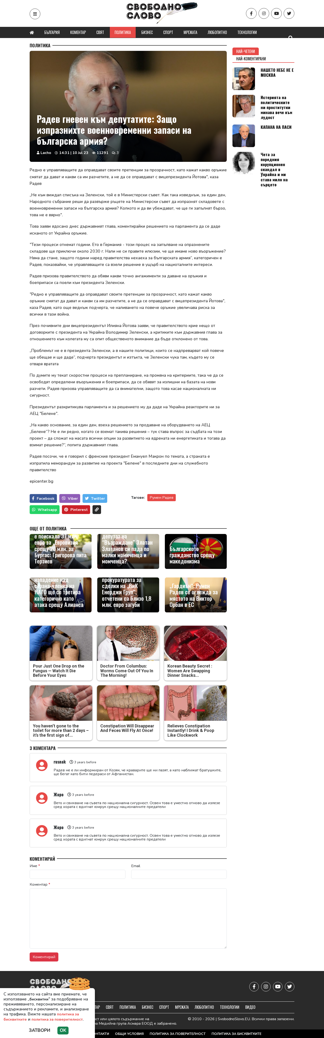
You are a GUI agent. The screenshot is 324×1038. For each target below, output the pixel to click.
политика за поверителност (57, 1019)
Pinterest (79, 509)
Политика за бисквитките (236, 1034)
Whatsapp (47, 509)
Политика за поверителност (178, 1034)
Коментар (78, 32)
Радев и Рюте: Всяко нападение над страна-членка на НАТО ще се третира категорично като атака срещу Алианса (58, 588)
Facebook (46, 498)
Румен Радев (161, 497)
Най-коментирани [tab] (251, 59)
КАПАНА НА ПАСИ (276, 127)
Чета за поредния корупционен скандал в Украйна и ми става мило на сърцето (274, 169)
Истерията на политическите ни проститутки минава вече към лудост (276, 107)
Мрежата (190, 32)
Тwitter (98, 498)
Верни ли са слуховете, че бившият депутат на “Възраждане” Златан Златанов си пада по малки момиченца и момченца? (128, 542)
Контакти (100, 1034)
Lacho (46, 152)
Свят (100, 32)
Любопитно (217, 32)
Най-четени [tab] (245, 51)
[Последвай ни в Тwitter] (289, 13)
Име (35, 866)
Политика (123, 32)
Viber (73, 498)
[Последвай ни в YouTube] (276, 13)
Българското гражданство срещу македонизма (192, 554)
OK (63, 1030)
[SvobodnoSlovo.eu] (57, 986)
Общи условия (129, 1034)
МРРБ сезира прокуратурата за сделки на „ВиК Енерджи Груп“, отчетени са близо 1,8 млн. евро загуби (126, 588)
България (52, 32)
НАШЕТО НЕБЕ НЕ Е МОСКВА (277, 72)
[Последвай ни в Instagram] (264, 13)
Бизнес (147, 32)
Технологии (247, 32)
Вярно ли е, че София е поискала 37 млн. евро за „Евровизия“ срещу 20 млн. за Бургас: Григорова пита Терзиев (60, 545)
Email (135, 866)
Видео (250, 1007)
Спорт (168, 32)
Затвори (39, 1030)
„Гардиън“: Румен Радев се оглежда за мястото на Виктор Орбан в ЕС (194, 595)
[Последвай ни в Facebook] (251, 13)
